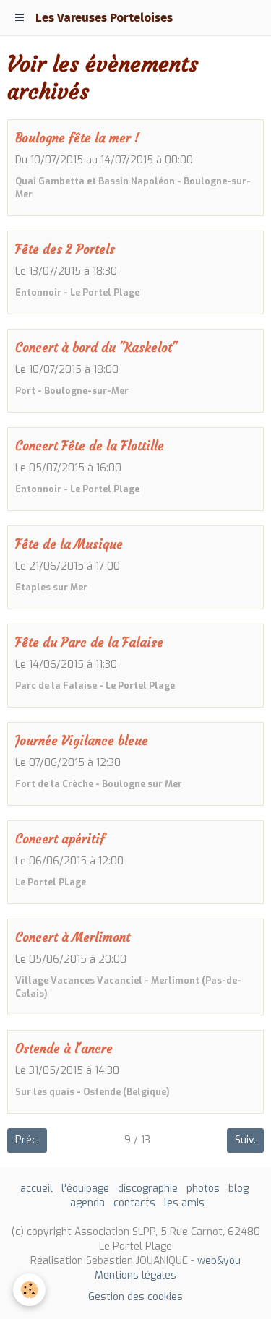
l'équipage (85, 1188)
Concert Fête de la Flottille (89, 446)
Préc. (27, 1140)
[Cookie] (29, 1289)
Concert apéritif (60, 839)
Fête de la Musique (69, 544)
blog (238, 1188)
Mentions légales (135, 1275)
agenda (87, 1203)
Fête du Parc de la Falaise (89, 642)
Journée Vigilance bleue (81, 741)
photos (203, 1188)
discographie (148, 1188)
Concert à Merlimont (72, 937)
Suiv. (245, 1140)
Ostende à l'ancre (64, 1049)
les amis (184, 1203)
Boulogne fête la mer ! (77, 138)
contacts (134, 1203)
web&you (219, 1261)
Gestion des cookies (135, 1297)
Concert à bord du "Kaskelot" (96, 348)
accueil (36, 1188)
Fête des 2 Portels (65, 249)
